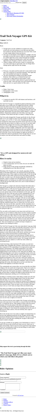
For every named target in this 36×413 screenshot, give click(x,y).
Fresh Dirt (6, 10)
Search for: (19, 2)
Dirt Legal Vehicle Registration (15, 16)
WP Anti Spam (21, 395)
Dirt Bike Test (14, 1)
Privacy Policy (7, 405)
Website (2, 382)
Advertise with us (8, 402)
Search (24, 2)
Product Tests (6, 8)
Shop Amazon (10, 14)
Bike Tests (6, 7)
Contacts (5, 403)
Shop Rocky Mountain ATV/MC (15, 13)
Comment (2, 389)
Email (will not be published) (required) (10, 379)
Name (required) (4, 377)
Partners (5, 400)
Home (5, 5)
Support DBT (7, 11)
